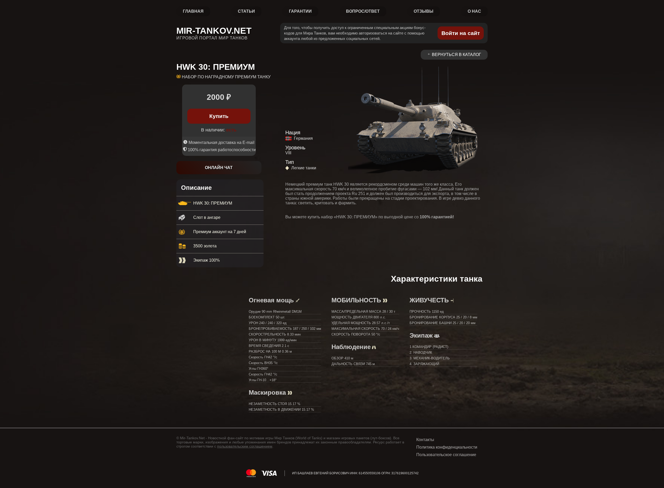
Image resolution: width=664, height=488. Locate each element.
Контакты (425, 439)
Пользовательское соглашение (446, 454)
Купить (219, 116)
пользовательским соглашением (244, 446)
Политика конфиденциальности (446, 447)
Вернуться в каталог (456, 54)
